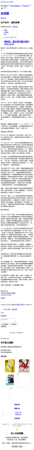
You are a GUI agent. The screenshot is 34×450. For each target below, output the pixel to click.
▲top (2, 312)
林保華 (5, 13)
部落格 (6, 32)
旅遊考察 (14, 309)
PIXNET (8, 424)
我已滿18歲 (15, 446)
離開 (21, 446)
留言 (22, 304)
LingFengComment (6, 295)
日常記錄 (15, 26)
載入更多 (3, 315)
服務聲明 (19, 426)
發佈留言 (3, 326)
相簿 (5, 30)
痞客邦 (18, 304)
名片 (5, 34)
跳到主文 (3, 18)
